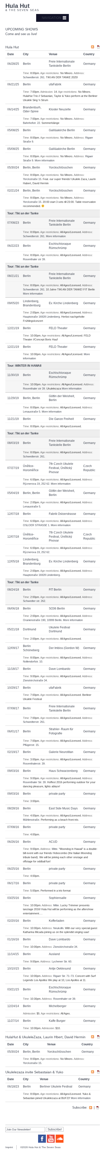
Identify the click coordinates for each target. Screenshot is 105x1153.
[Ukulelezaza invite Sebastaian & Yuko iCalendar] (98, 1072)
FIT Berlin (55, 589)
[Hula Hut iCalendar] (98, 47)
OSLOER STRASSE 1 (36, 525)
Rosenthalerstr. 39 (34, 763)
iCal (97, 1107)
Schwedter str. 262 (34, 600)
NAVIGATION (51, 18)
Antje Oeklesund (60, 968)
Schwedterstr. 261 (33, 77)
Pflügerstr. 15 (31, 744)
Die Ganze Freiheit (61, 419)
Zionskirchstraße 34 (35, 680)
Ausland (54, 954)
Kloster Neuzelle (60, 109)
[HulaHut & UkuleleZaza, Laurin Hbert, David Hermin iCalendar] (98, 1037)
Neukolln (58, 928)
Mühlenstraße (31, 819)
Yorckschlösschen (61, 167)
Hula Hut (17, 6)
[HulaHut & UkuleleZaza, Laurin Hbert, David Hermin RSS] (92, 1037)
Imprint (9, 1147)
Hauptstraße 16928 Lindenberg (41, 316)
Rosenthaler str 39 (34, 259)
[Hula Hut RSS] (92, 47)
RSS (90, 1107)
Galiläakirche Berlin (62, 130)
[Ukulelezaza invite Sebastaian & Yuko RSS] (92, 1072)
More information (44, 160)
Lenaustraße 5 (31, 411)
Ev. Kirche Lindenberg (63, 303)
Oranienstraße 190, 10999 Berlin (42, 620)
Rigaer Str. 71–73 (63, 975)
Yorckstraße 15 (32, 179)
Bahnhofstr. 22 (31, 122)
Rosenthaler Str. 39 (34, 782)
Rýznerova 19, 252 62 (36, 483)
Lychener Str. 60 (61, 961)
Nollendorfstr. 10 (32, 661)
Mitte (54, 848)
